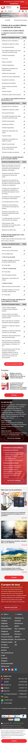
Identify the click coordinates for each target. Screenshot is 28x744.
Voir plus (14, 395)
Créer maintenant (24, 7)
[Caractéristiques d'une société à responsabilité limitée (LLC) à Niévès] (14, 557)
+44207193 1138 (15, 685)
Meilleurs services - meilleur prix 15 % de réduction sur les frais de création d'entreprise (17, 375)
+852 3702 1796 (15, 678)
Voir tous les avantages (14, 438)
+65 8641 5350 (8, 700)
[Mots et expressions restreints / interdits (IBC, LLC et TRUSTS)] (14, 529)
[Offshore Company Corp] (6, 7)
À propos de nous (6, 618)
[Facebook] (2, 669)
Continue (14, 741)
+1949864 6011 (15, 694)
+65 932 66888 (8, 703)
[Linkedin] (9, 669)
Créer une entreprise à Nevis (14, 364)
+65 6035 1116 (15, 688)
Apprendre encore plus (10, 607)
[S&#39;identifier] (22, 11)
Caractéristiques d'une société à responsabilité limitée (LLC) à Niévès (12, 568)
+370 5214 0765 (15, 697)
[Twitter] (15, 669)
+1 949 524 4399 (15, 691)
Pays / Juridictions (20, 628)
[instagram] (12, 669)
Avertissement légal (7, 663)
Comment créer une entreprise (20, 20)
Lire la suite (24, 517)
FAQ (16, 645)
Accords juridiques (6, 628)
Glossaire (17, 631)
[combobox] (10, 11)
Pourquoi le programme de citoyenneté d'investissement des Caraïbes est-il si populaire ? (13, 514)
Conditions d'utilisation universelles (4, 623)
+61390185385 (15, 682)
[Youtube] (5, 669)
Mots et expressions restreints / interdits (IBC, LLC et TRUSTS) (13, 541)
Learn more (8, 737)
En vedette (7, 20)
